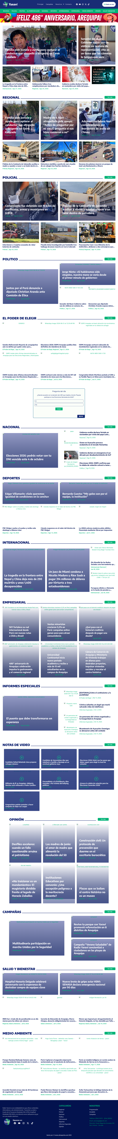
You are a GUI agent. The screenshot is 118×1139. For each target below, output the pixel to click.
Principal (40, 4)
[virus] (103, 83)
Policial (14, 11)
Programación (93, 1109)
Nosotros (59, 4)
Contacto (68, 4)
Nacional (45, 11)
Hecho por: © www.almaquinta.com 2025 (59, 1135)
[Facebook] (77, 4)
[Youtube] (80, 4)
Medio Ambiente (87, 11)
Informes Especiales (65, 1124)
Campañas (49, 4)
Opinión (98, 11)
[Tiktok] (88, 4)
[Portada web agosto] (59, 22)
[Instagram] (83, 4)
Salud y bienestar (109, 11)
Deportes (54, 11)
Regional (6, 11)
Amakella (92, 1112)
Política (22, 11)
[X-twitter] (86, 4)
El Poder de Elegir (33, 11)
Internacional (64, 11)
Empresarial (75, 11)
